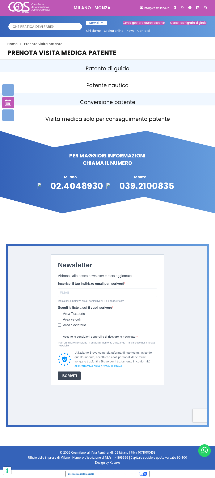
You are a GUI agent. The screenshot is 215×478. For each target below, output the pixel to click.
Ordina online (113, 31)
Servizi (93, 23)
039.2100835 (146, 186)
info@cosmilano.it (156, 8)
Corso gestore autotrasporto (144, 23)
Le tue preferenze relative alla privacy (117, 474)
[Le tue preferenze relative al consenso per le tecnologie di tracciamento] (7, 471)
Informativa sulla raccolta (81, 474)
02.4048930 (76, 186)
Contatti (143, 31)
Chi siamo (93, 31)
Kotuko (115, 463)
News (130, 31)
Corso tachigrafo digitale (188, 23)
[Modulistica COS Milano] (175, 8)
